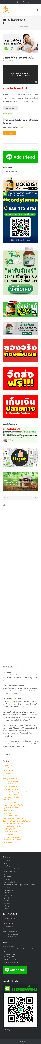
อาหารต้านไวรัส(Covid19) (10, 842)
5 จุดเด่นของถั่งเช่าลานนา (10, 808)
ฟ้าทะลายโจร (7, 776)
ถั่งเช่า (8, 98)
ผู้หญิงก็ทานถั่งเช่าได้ (9, 829)
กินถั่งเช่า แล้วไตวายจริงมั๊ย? (11, 797)
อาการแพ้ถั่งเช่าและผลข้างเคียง (18, 57)
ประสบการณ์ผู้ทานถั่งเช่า (10, 810)
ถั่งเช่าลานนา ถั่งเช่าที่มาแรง (11, 789)
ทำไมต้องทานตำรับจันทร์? (12, 869)
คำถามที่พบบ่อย (8, 890)
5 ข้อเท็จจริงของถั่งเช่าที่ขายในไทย (13, 824)
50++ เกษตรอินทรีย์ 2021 (11, 882)
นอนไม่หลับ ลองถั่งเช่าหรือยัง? (11, 786)
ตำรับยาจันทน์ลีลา (8, 773)
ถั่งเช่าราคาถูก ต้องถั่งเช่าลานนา (12, 826)
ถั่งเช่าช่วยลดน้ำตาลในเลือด (11, 837)
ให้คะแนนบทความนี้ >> (10, 127)
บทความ (6, 893)
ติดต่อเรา (5, 874)
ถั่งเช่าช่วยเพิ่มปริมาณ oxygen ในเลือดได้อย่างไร (17, 792)
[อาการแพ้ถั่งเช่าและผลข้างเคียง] (20, 43)
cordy (20, 61)
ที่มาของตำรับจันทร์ (10, 871)
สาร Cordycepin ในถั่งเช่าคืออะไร (13, 805)
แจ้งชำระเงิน (7, 906)
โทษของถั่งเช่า (7, 768)
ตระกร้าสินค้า (7, 861)
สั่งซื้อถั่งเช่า (7, 877)
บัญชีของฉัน (6, 898)
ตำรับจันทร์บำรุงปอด (9, 770)
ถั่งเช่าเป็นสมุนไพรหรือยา (10, 816)
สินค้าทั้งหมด (6, 901)
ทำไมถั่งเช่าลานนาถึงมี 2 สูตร (11, 802)
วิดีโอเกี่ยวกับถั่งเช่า (9, 895)
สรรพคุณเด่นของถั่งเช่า (9, 765)
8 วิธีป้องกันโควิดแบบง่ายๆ (10, 832)
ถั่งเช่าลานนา (6, 879)
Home (13, 27)
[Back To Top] (35, 1038)
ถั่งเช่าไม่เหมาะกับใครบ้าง (10, 794)
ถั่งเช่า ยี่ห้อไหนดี (8, 834)
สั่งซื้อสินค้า (7, 903)
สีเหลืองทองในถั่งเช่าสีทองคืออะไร (13, 818)
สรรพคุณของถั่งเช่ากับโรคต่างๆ (12, 839)
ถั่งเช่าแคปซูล (7, 813)
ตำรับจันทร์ (6, 863)
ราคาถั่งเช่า (6, 800)
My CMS (22, 1041)
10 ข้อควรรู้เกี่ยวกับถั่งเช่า (10, 781)
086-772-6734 (10, 2)
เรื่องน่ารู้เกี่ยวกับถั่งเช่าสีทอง (11, 778)
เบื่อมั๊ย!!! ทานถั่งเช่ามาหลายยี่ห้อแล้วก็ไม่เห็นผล (17, 821)
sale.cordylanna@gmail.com (26, 2)
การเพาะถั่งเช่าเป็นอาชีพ (10, 784)
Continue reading (10, 108)
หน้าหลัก (5, 909)
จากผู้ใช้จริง (7, 866)
